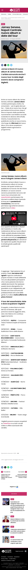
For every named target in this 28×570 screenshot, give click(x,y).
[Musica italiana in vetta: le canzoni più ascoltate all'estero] (6, 519)
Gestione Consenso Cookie (8, 560)
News (6, 17)
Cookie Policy (12, 558)
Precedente (6, 472)
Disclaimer (16, 557)
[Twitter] (5, 65)
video (13, 208)
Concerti (25, 14)
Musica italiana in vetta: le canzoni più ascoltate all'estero (17, 520)
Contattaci (10, 557)
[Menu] (2, 10)
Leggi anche (14, 493)
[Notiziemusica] (15, 10)
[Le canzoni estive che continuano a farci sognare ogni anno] (6, 540)
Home (2, 17)
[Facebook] (2, 65)
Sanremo (3, 14)
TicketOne (7, 423)
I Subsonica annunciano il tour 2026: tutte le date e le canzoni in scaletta (17, 531)
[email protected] (4, 564)
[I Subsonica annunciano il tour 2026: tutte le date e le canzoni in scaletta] (6, 530)
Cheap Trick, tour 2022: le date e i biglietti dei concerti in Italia (6, 477)
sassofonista (6, 197)
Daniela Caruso (5, 39)
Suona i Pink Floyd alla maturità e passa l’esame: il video (21, 476)
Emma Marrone (17, 14)
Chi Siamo (3, 557)
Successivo (21, 472)
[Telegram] (11, 65)
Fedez (9, 14)
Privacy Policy (4, 558)
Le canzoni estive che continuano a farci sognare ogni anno (16, 541)
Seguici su (13, 486)
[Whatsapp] (8, 65)
